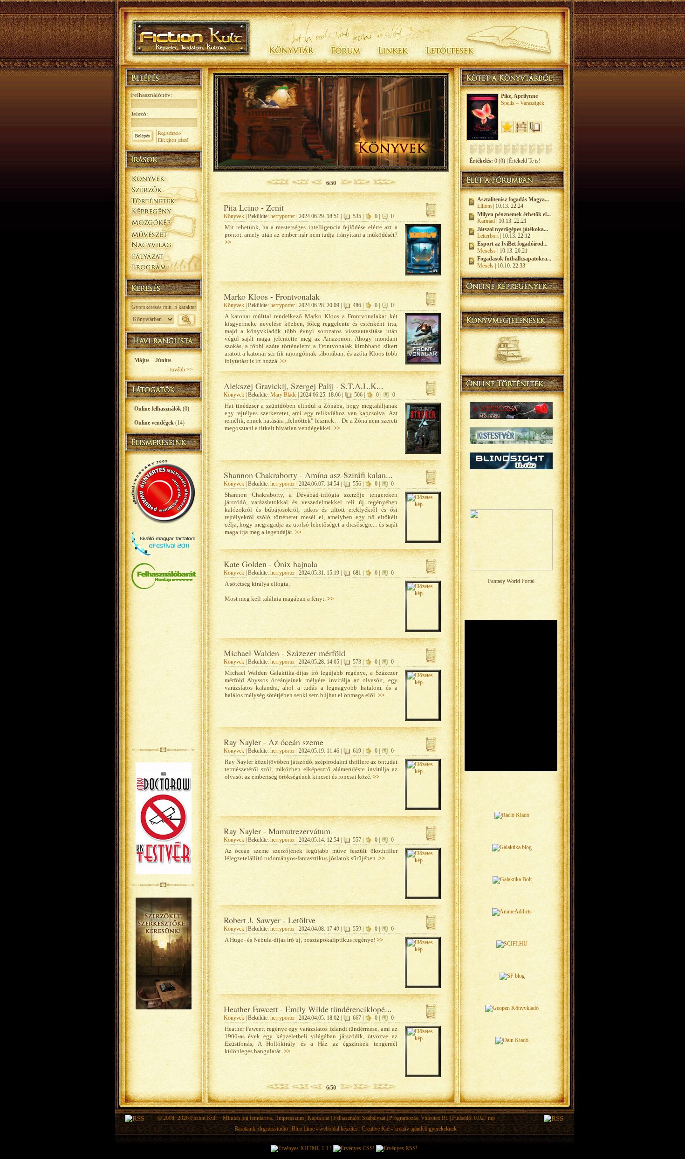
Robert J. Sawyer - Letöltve (269, 920)
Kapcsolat (318, 1118)
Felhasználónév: (151, 94)
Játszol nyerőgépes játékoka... (512, 229)
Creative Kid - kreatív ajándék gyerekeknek (409, 1128)
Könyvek (234, 216)
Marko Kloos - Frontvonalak (272, 296)
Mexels (485, 265)
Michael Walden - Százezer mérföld (284, 652)
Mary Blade (283, 394)
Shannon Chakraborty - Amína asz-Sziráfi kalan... (308, 474)
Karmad (486, 221)
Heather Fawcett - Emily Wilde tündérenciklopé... (308, 1009)
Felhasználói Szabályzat (359, 1118)
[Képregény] (163, 211)
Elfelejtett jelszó (173, 140)
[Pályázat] (163, 257)
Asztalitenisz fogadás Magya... (513, 199)
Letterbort (488, 236)
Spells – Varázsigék (522, 103)
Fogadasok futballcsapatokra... (514, 258)
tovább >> (181, 369)
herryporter (282, 216)
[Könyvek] (163, 177)
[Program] (163, 268)
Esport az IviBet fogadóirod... (512, 243)
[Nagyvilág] (163, 245)
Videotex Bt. (434, 1118)
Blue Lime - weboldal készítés (325, 1128)
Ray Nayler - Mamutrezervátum (277, 831)
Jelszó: (139, 113)
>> (228, 242)
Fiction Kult (203, 1118)
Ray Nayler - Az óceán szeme (273, 742)
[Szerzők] (163, 188)
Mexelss (486, 250)
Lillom (484, 206)
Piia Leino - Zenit (254, 207)
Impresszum (290, 1118)
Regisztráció (169, 133)
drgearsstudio (273, 1128)
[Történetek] (163, 199)
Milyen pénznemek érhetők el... (514, 214)
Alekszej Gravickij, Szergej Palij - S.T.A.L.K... (304, 385)
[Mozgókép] (163, 222)
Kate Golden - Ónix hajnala (270, 563)
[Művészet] (163, 233)
